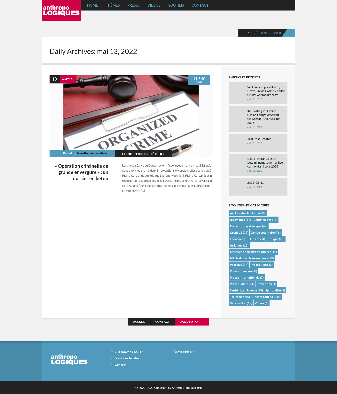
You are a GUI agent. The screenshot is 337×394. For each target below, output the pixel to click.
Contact (200, 5)
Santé (234, 290)
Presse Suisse (239, 284)
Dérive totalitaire (263, 232)
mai (278, 32)
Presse (134, 5)
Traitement (238, 296)
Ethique (273, 239)
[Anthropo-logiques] (61, 18)
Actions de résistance (245, 213)
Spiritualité (273, 290)
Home (92, 5)
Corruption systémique (143, 154)
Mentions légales (127, 358)
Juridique (236, 245)
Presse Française (241, 271)
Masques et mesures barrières (250, 252)
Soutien (176, 5)
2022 (272, 32)
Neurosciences (259, 258)
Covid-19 (236, 232)
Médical (235, 258)
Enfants (255, 239)
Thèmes (113, 5)
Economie (236, 239)
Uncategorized (262, 296)
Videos (154, 5)
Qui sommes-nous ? (129, 352)
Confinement (262, 219)
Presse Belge (260, 264)
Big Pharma (237, 219)
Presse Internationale (245, 277)
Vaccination (238, 303)
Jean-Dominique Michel (92, 153)
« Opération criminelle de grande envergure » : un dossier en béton (81, 172)
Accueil (139, 321)
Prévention (264, 284)
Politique (236, 264)
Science (251, 290)
